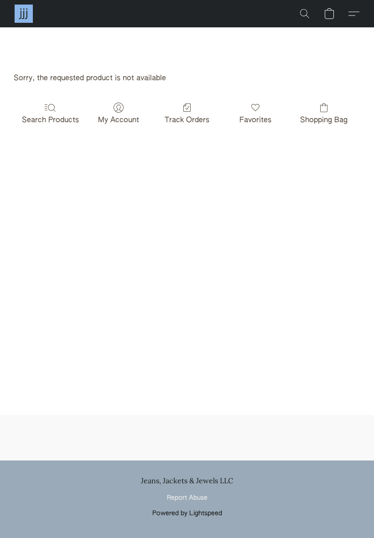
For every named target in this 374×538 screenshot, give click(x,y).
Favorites (255, 120)
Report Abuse (187, 498)
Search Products (50, 120)
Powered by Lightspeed (187, 513)
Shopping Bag (324, 120)
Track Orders (187, 120)
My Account (118, 120)
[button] (24, 14)
